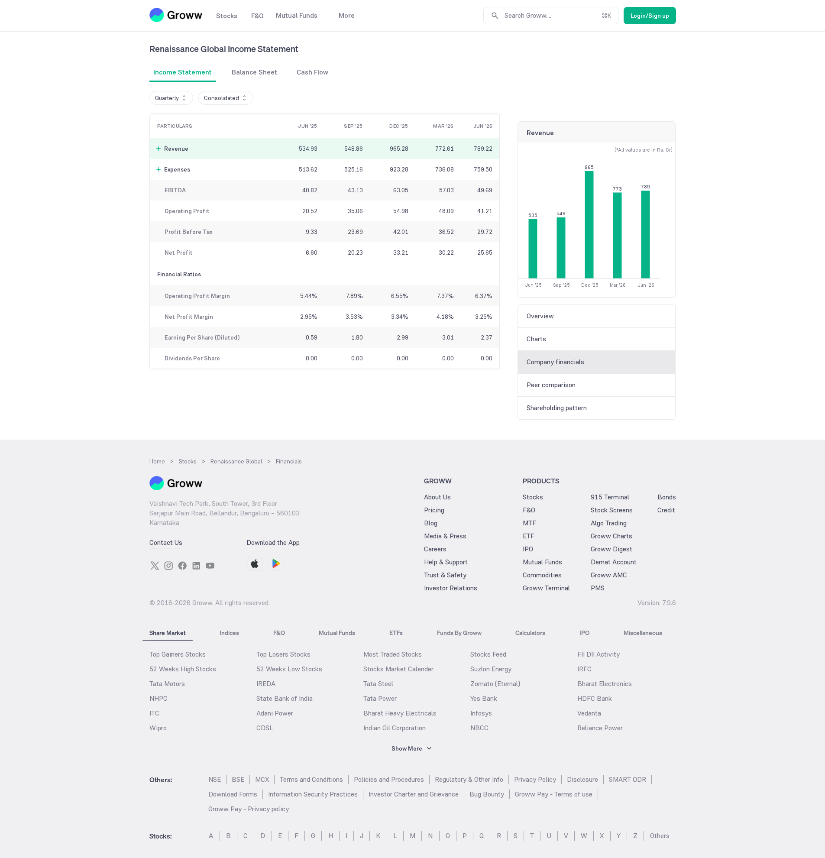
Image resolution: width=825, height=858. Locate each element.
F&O (529, 510)
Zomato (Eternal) (495, 683)
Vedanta (589, 713)
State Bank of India (284, 698)
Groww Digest (611, 549)
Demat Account (614, 562)
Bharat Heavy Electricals (400, 713)
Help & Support (446, 562)
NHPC (158, 698)
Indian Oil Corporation (394, 727)
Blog (430, 523)
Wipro (158, 727)
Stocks (533, 497)
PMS (598, 588)
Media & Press (445, 536)
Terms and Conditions (311, 779)
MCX (262, 779)
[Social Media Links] (154, 565)
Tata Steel (378, 683)
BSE (238, 779)
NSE (214, 779)
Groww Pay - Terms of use (553, 794)
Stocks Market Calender (398, 668)
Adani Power (274, 713)
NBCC (479, 727)
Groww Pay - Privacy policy (248, 808)
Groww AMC (609, 575)
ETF (528, 536)
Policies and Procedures (389, 779)
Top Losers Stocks (283, 654)
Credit (666, 510)
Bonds (666, 497)
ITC (154, 713)
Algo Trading (609, 523)
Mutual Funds (542, 562)
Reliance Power (600, 727)
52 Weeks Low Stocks (289, 668)
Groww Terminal (546, 588)
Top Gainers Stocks (177, 654)
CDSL (264, 727)
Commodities (542, 575)
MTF (529, 523)
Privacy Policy (535, 779)
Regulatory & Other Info (469, 779)
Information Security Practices (313, 794)
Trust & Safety (445, 575)
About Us (437, 497)
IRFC (584, 668)
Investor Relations (450, 588)
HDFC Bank (594, 698)
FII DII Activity (598, 654)
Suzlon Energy (490, 668)
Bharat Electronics (604, 683)
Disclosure (582, 779)
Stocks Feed (488, 654)
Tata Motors (167, 683)
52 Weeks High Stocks (182, 668)
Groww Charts (611, 536)
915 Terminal (610, 497)
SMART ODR (627, 779)
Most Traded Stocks (392, 654)
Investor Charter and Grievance (414, 794)
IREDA (265, 683)
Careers (435, 549)
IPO (528, 549)
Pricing (434, 510)
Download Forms (232, 794)
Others (660, 835)
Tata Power (380, 698)
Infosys (481, 713)
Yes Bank (483, 698)
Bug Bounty (486, 794)
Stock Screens (612, 510)
